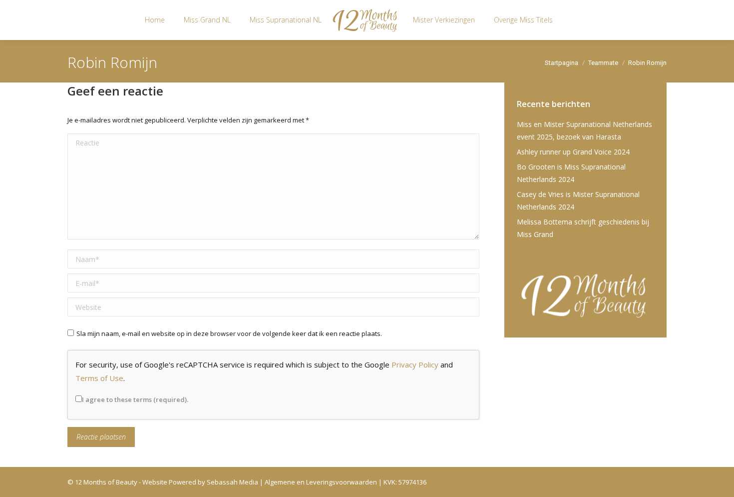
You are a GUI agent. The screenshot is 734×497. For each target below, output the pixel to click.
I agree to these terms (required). (135, 399)
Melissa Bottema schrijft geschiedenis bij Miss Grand (583, 228)
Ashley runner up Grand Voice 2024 (573, 151)
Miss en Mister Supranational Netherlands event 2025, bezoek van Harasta (584, 131)
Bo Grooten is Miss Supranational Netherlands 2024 (571, 173)
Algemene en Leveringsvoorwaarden (321, 482)
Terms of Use (99, 378)
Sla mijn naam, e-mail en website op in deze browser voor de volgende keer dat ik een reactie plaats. (229, 333)
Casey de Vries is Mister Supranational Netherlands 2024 (578, 201)
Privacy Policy (414, 365)
